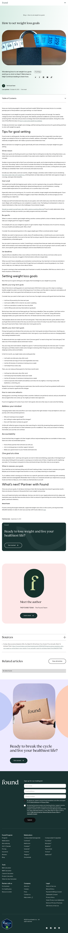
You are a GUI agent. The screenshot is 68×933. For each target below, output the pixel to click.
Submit (30, 820)
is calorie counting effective (35, 209)
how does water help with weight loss (13, 175)
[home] (5, 2)
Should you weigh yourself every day (13, 209)
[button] (65, 2)
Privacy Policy (45, 802)
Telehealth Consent (32, 814)
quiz (44, 509)
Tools (3, 864)
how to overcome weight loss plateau (30, 121)
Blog (24, 15)
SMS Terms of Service (36, 812)
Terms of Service (34, 802)
